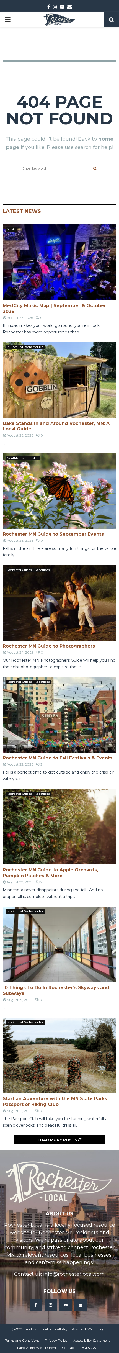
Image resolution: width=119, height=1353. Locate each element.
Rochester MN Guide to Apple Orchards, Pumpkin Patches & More (50, 872)
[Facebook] (36, 1305)
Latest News (22, 211)
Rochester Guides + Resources (28, 570)
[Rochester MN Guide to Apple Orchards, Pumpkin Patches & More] (59, 826)
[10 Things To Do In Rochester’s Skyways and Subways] (59, 944)
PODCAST (89, 1348)
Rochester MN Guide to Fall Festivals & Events (57, 758)
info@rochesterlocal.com (74, 1274)
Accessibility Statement (91, 1340)
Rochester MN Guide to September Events (53, 534)
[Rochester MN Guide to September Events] (59, 491)
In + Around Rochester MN (25, 347)
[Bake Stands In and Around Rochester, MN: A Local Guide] (59, 380)
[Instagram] (51, 1305)
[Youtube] (66, 1305)
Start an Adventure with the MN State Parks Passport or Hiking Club (55, 1101)
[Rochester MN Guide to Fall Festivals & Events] (59, 715)
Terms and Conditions (22, 1340)
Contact (68, 1348)
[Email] (80, 1305)
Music (11, 229)
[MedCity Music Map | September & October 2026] (59, 262)
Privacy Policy (56, 1340)
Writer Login (97, 1329)
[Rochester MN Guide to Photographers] (59, 603)
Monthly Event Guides (22, 458)
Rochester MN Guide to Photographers (49, 646)
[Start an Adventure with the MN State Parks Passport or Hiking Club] (59, 1055)
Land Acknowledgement (36, 1348)
